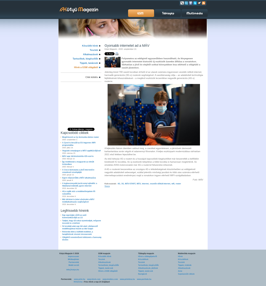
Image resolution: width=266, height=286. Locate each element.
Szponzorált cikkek (186, 274)
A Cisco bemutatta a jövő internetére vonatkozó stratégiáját (78, 171)
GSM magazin (104, 253)
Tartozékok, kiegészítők (85, 58)
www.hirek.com (94, 279)
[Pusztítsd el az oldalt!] (199, 3)
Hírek (180, 256)
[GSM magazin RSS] (203, 3)
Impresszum (73, 256)
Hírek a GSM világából (86, 67)
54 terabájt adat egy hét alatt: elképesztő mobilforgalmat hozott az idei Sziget (80, 227)
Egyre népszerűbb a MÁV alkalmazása (79, 178)
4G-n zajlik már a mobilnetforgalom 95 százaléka (78, 192)
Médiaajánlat (73, 259)
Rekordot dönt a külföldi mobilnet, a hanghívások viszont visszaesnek (77, 233)
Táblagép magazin (146, 253)
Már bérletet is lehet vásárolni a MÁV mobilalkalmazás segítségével (78, 200)
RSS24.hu (78, 282)
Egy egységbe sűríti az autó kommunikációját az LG (74, 216)
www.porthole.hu (144, 279)
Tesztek (94, 50)
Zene (180, 271)
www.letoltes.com (110, 279)
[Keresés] (182, 3)
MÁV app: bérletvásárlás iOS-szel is (78, 156)
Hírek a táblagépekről (147, 256)
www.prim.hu (79, 279)
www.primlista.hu (127, 279)
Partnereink (74, 262)
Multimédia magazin (186, 253)
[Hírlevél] (186, 3)
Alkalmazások (90, 54)
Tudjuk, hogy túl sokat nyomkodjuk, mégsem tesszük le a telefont (81, 222)
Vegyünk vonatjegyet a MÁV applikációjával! (81, 151)
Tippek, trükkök (184, 265)
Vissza (107, 186)
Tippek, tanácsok (89, 63)
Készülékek (143, 259)
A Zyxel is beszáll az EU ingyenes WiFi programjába (79, 144)
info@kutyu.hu (72, 270)
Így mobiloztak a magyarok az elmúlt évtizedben (78, 163)
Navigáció (142, 274)
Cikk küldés (91, 77)
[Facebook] (190, 3)
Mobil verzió (74, 265)
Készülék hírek (90, 45)
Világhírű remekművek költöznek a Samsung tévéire (81, 238)
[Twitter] (195, 3)
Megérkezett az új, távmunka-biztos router (80, 137)
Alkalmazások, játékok (148, 268)
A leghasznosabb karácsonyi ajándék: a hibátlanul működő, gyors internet (79, 184)
